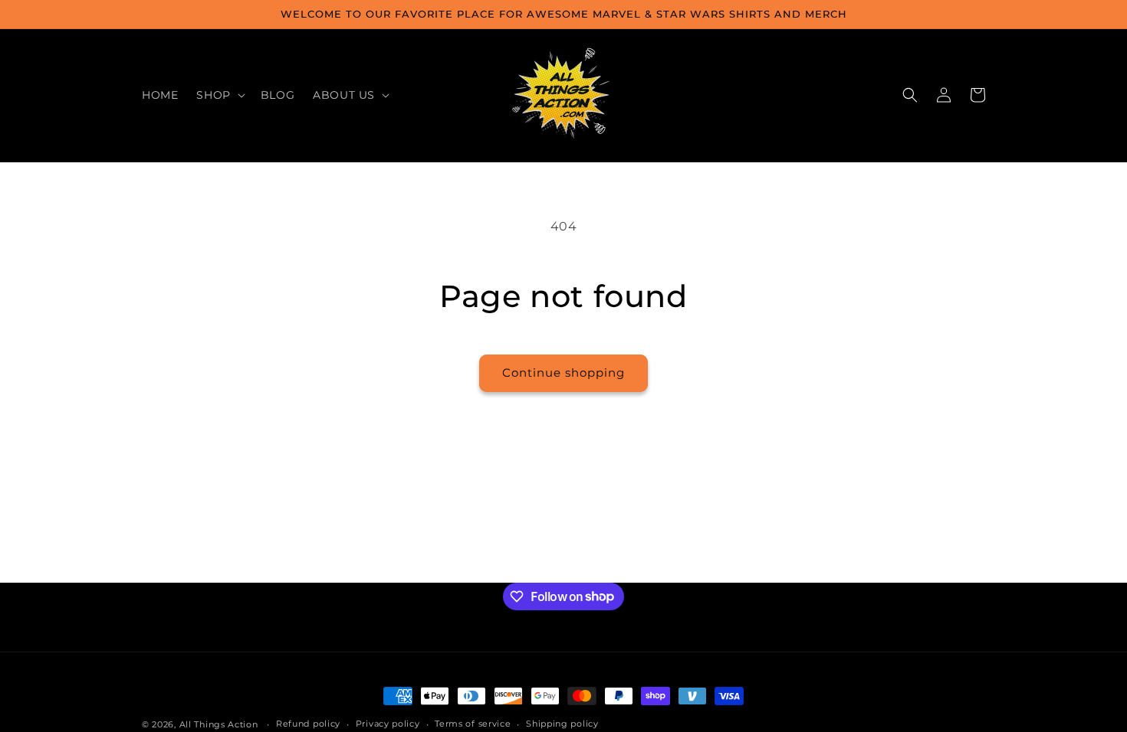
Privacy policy (388, 723)
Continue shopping (563, 372)
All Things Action (218, 724)
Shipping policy (562, 723)
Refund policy (308, 723)
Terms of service (473, 723)
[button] (219, 95)
